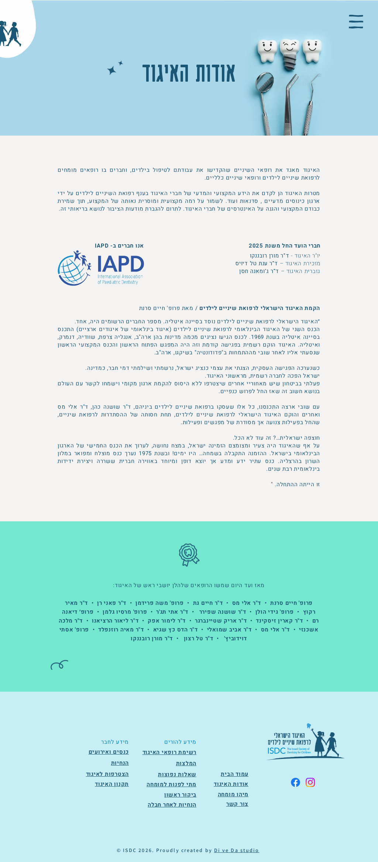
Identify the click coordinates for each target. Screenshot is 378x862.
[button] (356, 21)
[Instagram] (310, 782)
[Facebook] (295, 782)
